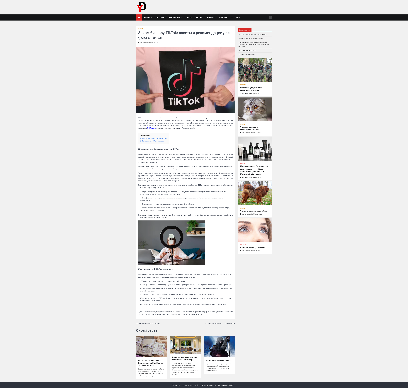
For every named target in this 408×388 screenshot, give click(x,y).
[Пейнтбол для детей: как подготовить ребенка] (255, 70)
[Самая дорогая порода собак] (255, 193)
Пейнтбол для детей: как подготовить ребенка (252, 34)
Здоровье (223, 17)
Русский (236, 17)
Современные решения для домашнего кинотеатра (184, 358)
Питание (160, 17)
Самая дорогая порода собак (247, 50)
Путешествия (175, 17)
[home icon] (139, 17)
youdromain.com (191, 385)
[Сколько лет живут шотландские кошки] (255, 109)
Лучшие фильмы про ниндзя (219, 360)
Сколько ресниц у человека (246, 54)
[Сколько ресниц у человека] (255, 230)
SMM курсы (151, 128)
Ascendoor (212, 385)
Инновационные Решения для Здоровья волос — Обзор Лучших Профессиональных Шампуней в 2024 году (253, 44)
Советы (211, 17)
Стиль (189, 17)
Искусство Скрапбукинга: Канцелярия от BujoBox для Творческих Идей (150, 363)
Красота (148, 17)
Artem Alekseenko (145, 43)
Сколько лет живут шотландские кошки (250, 38)
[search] (270, 17)
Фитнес (199, 17)
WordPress (232, 385)
